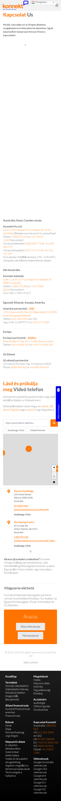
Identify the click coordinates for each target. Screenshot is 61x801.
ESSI (31, 308)
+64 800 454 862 (39, 367)
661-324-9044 (20, 318)
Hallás (37, 679)
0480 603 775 (33, 243)
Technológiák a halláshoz (13, 774)
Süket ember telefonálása (12, 753)
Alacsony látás (41, 683)
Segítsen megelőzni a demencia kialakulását (17, 767)
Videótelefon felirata (16, 689)
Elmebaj (37, 693)
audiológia (39, 702)
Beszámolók (12, 699)
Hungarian (41, 2)
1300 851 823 (20, 236)
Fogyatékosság (41, 690)
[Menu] (57, 5)
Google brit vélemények (40, 777)
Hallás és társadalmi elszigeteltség (16, 760)
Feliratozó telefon (15, 692)
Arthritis (38, 686)
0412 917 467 (33, 250)
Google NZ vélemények (40, 791)
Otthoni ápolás (41, 706)
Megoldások (40, 676)
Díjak (8, 729)
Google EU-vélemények (40, 784)
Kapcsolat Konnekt (44, 722)
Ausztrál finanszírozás (17, 708)
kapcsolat (31, 409)
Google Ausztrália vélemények (43, 763)
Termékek (11, 682)
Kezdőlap (11, 676)
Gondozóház (40, 709)
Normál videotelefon (17, 685)
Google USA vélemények (40, 770)
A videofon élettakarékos (13, 746)
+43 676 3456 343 (42, 344)
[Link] (15, 5)
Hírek (8, 725)
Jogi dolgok (11, 735)
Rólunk (9, 722)
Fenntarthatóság (14, 732)
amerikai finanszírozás (12, 714)
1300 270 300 (20, 286)
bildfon (32, 337)
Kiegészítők (11, 696)
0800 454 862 (19, 367)
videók (44, 406)
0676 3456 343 (20, 344)
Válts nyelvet (30, 662)
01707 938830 (46, 739)
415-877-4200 (41, 322)
